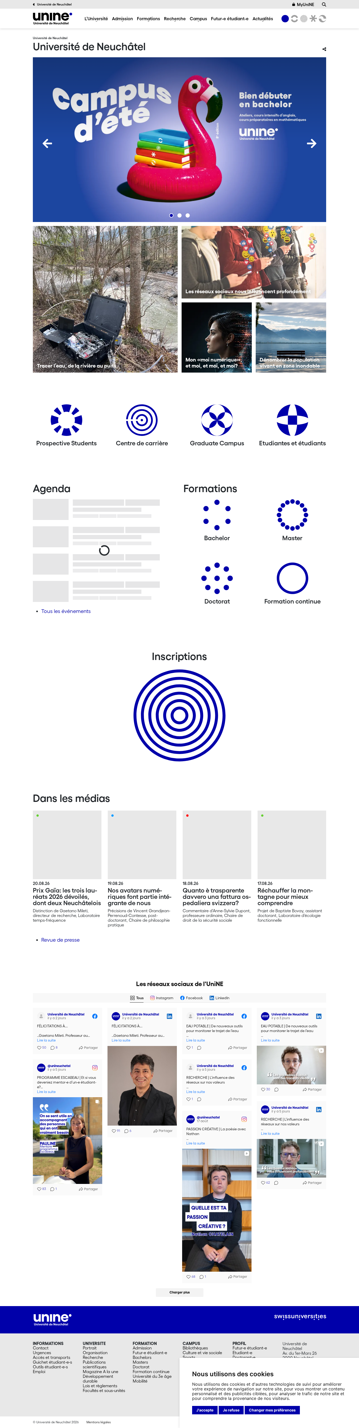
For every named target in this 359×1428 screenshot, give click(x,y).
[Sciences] (303, 18)
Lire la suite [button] (46, 1040)
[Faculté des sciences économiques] (321, 18)
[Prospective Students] (66, 422)
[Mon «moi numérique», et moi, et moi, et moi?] (217, 337)
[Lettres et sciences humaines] (293, 18)
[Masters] (292, 517)
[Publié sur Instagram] (95, 1068)
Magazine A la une (100, 1371)
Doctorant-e (244, 1357)
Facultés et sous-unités (104, 1390)
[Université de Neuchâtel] (52, 18)
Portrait (90, 1347)
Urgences (42, 1352)
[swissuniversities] (300, 1317)
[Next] (312, 143)
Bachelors (142, 1357)
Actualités (263, 18)
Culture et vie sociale (202, 1352)
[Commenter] (197, 1048)
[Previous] (47, 143)
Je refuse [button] (231, 1410)
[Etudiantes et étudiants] (292, 422)
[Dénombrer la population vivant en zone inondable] (291, 337)
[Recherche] (324, 4)
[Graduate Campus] (217, 422)
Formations (148, 18)
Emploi (39, 1371)
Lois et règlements (100, 1385)
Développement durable (98, 1378)
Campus (198, 18)
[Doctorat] (217, 580)
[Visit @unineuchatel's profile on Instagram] (42, 1068)
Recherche (175, 18)
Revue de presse (60, 940)
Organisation (95, 1352)
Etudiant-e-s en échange (178, 706)
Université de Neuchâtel (54, 4)
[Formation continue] (292, 580)
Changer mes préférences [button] (272, 1410)
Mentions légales (98, 1422)
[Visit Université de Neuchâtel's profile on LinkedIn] (117, 1016)
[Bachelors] (217, 517)
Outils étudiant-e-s (50, 1366)
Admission (122, 18)
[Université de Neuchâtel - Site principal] (52, 1319)
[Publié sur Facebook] (95, 1016)
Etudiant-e (242, 1352)
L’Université (96, 18)
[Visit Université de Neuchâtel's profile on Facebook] (42, 1016)
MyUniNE (305, 4)
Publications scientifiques (94, 1364)
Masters (140, 1362)
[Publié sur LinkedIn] (169, 1016)
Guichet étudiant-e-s (52, 1362)
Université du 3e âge (152, 1376)
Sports (189, 1357)
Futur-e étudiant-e (230, 18)
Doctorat (141, 1366)
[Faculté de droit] (312, 18)
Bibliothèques (195, 1347)
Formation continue (151, 1371)
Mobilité (140, 1381)
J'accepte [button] (204, 1410)
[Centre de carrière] (142, 422)
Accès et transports (51, 1357)
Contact (41, 1347)
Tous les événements (66, 611)
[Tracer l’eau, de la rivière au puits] (105, 299)
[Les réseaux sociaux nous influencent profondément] (254, 262)
